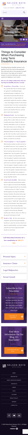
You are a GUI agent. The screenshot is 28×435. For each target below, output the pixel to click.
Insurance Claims (10, 263)
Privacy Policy (14, 398)
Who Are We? (14, 376)
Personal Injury (9, 256)
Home (14, 373)
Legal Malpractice (10, 270)
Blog (14, 391)
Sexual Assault (9, 277)
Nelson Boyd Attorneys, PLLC (13, 424)
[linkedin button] (26, 39)
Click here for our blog (13, 350)
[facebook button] (21, 39)
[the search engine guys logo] (14, 428)
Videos (14, 387)
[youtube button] (24, 39)
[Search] (24, 12)
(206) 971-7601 (20, 8)
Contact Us (14, 405)
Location (14, 394)
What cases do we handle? (14, 380)
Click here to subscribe (13, 316)
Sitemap (14, 401)
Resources (14, 383)
